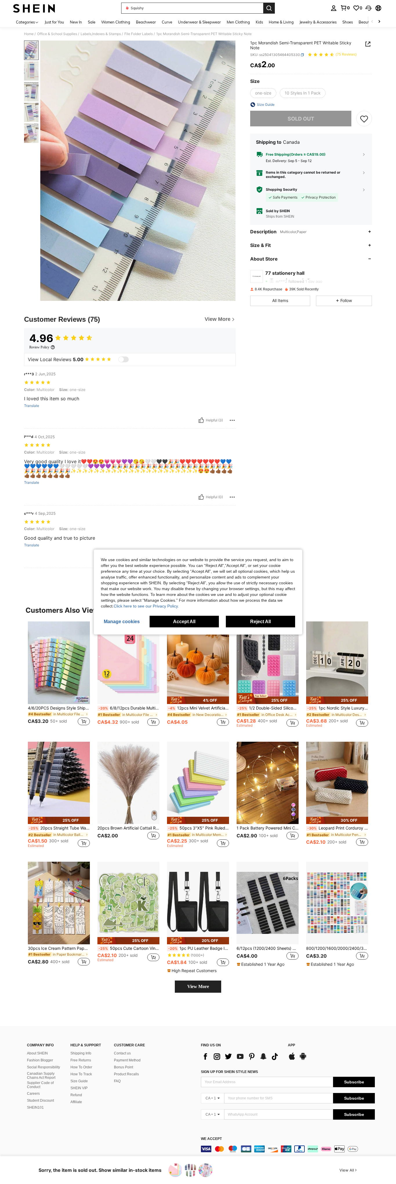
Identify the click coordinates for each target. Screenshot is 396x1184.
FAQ (117, 1081)
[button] (368, 8)
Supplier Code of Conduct (40, 1085)
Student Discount (40, 1100)
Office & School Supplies (57, 34)
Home (29, 34)
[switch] (123, 359)
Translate (31, 406)
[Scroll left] (372, 22)
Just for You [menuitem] (54, 22)
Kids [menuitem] (259, 22)
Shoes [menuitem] (347, 22)
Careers (33, 1094)
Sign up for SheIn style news (229, 1072)
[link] (345, 7)
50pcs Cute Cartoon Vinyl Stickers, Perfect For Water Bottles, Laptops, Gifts (129, 948)
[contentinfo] (288, 1148)
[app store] (292, 1059)
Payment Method (127, 1060)
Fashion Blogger (40, 1060)
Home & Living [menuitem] (281, 22)
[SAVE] (364, 118)
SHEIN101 (35, 1107)
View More (198, 986)
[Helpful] (201, 420)
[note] (198, 700)
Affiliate (76, 1102)
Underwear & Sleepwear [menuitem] (199, 22)
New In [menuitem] (76, 22)
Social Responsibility (43, 1067)
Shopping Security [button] (281, 190)
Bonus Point (123, 1067)
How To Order (81, 1067)
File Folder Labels (138, 34)
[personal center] (333, 8)
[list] (241, 1056)
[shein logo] (34, 8)
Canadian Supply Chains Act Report (41, 1076)
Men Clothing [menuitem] (238, 22)
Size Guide (79, 1081)
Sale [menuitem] (91, 22)
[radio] (263, 93)
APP (291, 1045)
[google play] (303, 1059)
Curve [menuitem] (167, 22)
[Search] (269, 8)
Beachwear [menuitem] (146, 22)
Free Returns (80, 1060)
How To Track (81, 1074)
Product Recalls (126, 1074)
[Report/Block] (232, 420)
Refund (76, 1095)
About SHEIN (37, 1053)
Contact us (122, 1053)
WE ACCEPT (211, 1139)
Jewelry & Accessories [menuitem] (318, 22)
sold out (301, 119)
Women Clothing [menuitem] (115, 22)
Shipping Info (80, 1053)
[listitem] (59, 677)
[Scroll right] (379, 22)
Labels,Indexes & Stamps (101, 34)
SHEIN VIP (79, 1088)
